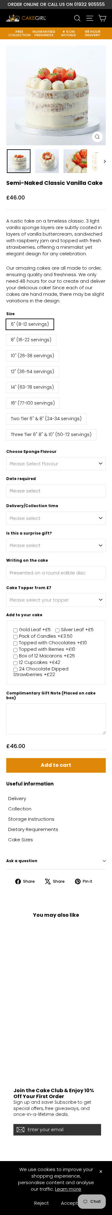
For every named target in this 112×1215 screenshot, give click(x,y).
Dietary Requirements (33, 829)
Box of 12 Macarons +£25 (47, 656)
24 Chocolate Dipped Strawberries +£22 (40, 672)
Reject (41, 1203)
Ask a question (21, 860)
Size (10, 314)
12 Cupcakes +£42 (39, 662)
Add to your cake (24, 615)
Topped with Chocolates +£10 (53, 643)
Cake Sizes (20, 839)
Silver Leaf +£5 (77, 630)
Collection (19, 808)
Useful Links (18, 1051)
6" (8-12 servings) (30, 324)
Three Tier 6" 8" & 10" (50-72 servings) (51, 434)
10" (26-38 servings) (32, 356)
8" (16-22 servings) (31, 340)
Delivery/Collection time (32, 506)
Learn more (68, 1189)
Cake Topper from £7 (28, 588)
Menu (11, 1069)
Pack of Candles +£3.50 (45, 636)
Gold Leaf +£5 (35, 630)
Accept (69, 1203)
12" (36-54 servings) (32, 371)
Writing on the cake (27, 560)
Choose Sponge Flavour (31, 451)
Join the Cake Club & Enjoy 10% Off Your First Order (53, 1093)
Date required (21, 479)
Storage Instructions (31, 819)
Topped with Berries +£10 (47, 649)
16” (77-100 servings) (33, 403)
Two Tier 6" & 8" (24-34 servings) (46, 418)
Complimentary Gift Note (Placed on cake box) (51, 695)
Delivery (17, 798)
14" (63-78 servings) (32, 387)
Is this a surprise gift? (29, 533)
